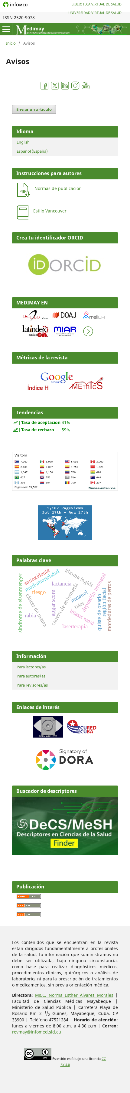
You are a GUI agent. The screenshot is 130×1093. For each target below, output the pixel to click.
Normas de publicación (58, 188)
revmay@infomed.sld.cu (36, 1032)
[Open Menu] (6, 29)
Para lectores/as (31, 667)
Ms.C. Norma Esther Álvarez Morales (74, 995)
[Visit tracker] (65, 538)
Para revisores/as (32, 685)
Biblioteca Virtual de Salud (96, 4)
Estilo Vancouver (50, 211)
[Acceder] (65, 392)
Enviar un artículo (34, 109)
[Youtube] (85, 88)
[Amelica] (94, 320)
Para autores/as (31, 676)
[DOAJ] (65, 320)
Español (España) (32, 151)
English (23, 142)
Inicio (11, 43)
